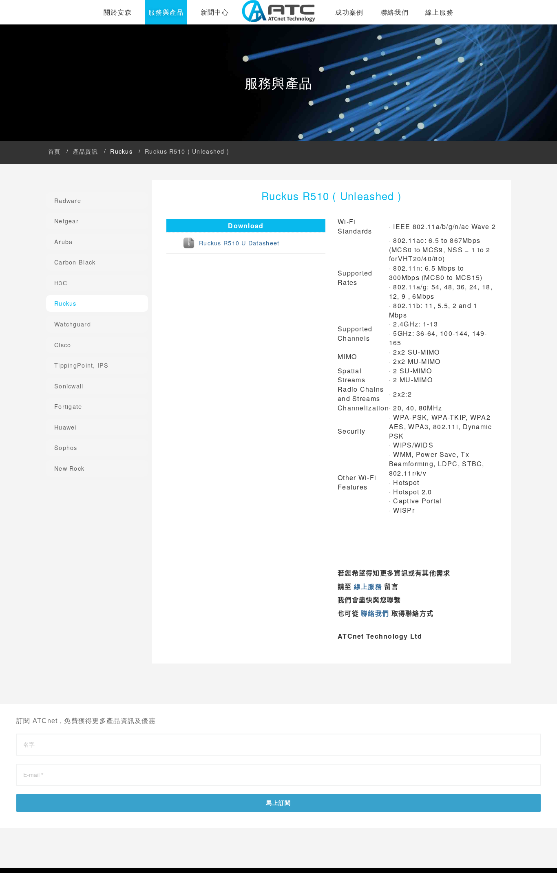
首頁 (54, 151)
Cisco (62, 344)
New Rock (69, 468)
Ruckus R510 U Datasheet (239, 242)
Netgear (66, 220)
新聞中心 (215, 11)
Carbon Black (74, 262)
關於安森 (118, 11)
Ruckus (65, 303)
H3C (60, 282)
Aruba (63, 241)
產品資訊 (85, 151)
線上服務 (439, 11)
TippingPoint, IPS (81, 365)
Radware (67, 200)
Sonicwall (69, 385)
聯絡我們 (394, 11)
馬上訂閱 (278, 803)
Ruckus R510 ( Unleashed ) (187, 151)
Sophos (65, 447)
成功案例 (349, 11)
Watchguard (72, 324)
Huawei (65, 427)
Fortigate (68, 406)
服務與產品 (165, 12)
